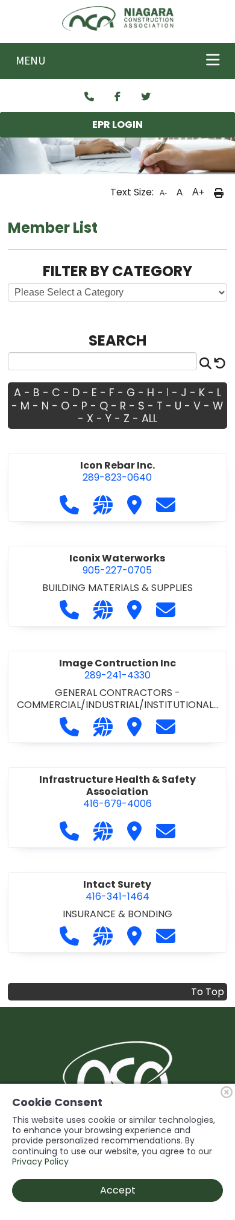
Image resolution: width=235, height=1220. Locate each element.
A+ (198, 192)
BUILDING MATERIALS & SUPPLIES (117, 588)
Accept (118, 1190)
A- (163, 193)
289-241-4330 (117, 669)
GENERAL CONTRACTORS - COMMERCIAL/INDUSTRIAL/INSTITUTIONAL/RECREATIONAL (116, 704)
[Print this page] (218, 192)
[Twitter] (146, 97)
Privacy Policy (40, 1161)
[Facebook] (117, 97)
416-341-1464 (117, 890)
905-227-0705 (117, 564)
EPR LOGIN (117, 124)
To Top (207, 992)
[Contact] (89, 97)
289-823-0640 (117, 471)
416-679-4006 (117, 791)
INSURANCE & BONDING (117, 914)
